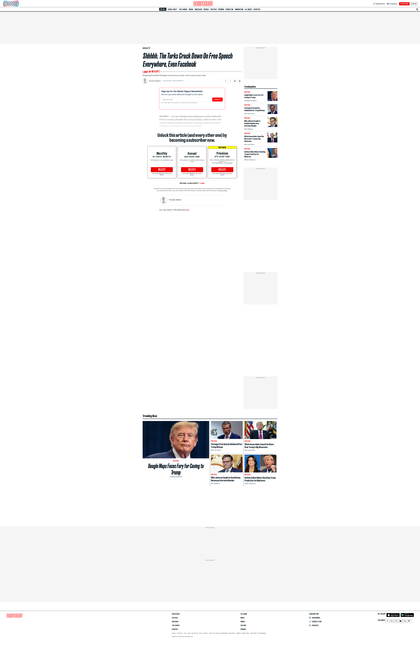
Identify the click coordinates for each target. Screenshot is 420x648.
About (174, 633)
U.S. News (248, 9)
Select (162, 169)
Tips (185, 633)
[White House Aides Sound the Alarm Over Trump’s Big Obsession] (272, 142)
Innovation (239, 9)
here (187, 210)
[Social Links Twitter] (392, 621)
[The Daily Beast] (203, 3)
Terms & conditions (242, 633)
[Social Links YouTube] (400, 621)
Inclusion (232, 633)
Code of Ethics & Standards (218, 633)
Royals (206, 9)
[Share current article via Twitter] (230, 81)
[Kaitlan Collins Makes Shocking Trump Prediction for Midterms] (272, 157)
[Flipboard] (409, 621)
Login (202, 183)
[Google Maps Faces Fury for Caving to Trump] (272, 100)
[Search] (417, 9)
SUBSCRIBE (404, 4)
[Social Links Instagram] (396, 621)
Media (191, 9)
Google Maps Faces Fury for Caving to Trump (176, 469)
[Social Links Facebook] (387, 621)
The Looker (183, 9)
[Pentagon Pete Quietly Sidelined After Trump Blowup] (272, 113)
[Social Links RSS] (405, 621)
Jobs (188, 633)
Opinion (221, 9)
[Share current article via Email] (235, 81)
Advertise (194, 633)
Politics (213, 9)
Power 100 (229, 9)
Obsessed (198, 9)
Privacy (205, 633)
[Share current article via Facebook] (225, 81)
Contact (180, 633)
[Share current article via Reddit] (240, 81)
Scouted (256, 9)
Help (200, 633)
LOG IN (413, 4)
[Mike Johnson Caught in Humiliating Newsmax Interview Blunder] (272, 126)
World (243, 622)
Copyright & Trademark (258, 633)
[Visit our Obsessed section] (18, 3)
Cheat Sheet (172, 9)
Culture (243, 625)
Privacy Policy (194, 102)
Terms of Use (184, 102)
